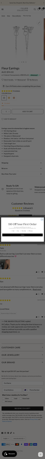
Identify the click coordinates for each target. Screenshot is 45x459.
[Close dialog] (42, 219)
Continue (22, 235)
